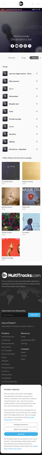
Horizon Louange (21, 36)
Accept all (21, 434)
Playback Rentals (8, 368)
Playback (5, 361)
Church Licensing (8, 354)
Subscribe (34, 315)
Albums (35, 58)
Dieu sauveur (14, 81)
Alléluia (12, 142)
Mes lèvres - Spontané (17, 149)
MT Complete (7, 350)
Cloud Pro (5, 371)
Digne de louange (7, 258)
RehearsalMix (7, 375)
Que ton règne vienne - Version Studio (21, 74)
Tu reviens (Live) (7, 181)
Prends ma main (15, 119)
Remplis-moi (14, 104)
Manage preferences (21, 424)
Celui (11, 111)
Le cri (11, 89)
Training (24, 343)
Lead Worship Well (28, 340)
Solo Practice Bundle (9, 381)
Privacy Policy (16, 448)
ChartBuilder (6, 378)
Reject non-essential (21, 429)
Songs (23, 58)
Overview (11, 58)
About (23, 352)
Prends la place (7, 232)
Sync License (6, 347)
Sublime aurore (7, 207)
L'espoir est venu (27, 181)
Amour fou (26, 207)
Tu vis (11, 126)
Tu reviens (25, 232)
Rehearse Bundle (8, 343)
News (23, 359)
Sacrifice (12, 134)
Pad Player (6, 364)
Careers (24, 356)
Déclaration (13, 96)
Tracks (4, 357)
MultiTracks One (8, 336)
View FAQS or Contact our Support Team (17, 326)
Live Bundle (6, 340)
